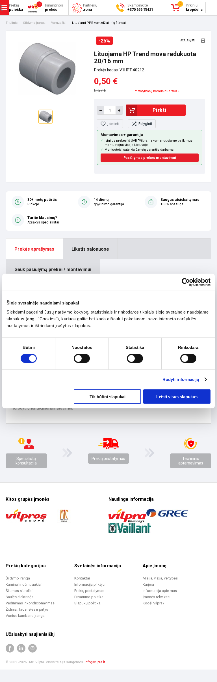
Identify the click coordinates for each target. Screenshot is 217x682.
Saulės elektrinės (19, 597)
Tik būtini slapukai (107, 396)
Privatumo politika (88, 597)
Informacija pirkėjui (89, 584)
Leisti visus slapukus (177, 396)
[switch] (82, 358)
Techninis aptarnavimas (190, 460)
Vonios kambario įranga (25, 615)
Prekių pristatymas (108, 458)
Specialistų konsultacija (26, 460)
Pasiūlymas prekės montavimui (149, 158)
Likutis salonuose (90, 249)
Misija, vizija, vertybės (160, 578)
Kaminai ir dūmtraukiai (24, 584)
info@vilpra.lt (95, 662)
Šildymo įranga (34, 23)
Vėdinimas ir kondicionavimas (30, 603)
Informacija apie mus (160, 591)
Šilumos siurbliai (19, 591)
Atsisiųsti (187, 40)
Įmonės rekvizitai (156, 597)
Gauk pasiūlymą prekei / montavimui (52, 269)
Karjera (148, 584)
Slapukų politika (87, 603)
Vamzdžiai (58, 23)
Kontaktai (82, 578)
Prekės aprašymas (34, 249)
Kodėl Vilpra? (153, 603)
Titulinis (12, 23)
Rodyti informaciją (180, 379)
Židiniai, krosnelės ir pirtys (27, 609)
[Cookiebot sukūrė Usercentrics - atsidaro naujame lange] (186, 282)
